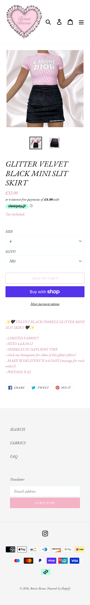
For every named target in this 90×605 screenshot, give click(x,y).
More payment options (45, 303)
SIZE (9, 231)
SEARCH (17, 429)
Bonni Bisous (38, 588)
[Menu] (81, 21)
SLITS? (11, 251)
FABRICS (18, 442)
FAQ (14, 456)
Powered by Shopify (58, 588)
